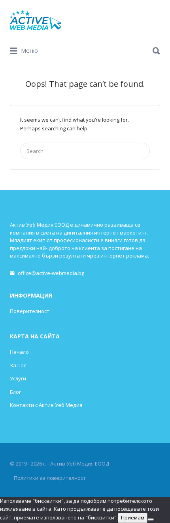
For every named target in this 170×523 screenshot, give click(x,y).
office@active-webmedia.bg (51, 273)
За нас (18, 365)
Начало (19, 351)
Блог (15, 391)
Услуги (18, 378)
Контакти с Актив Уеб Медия (46, 404)
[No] (150, 519)
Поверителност (29, 311)
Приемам (132, 517)
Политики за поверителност (50, 477)
